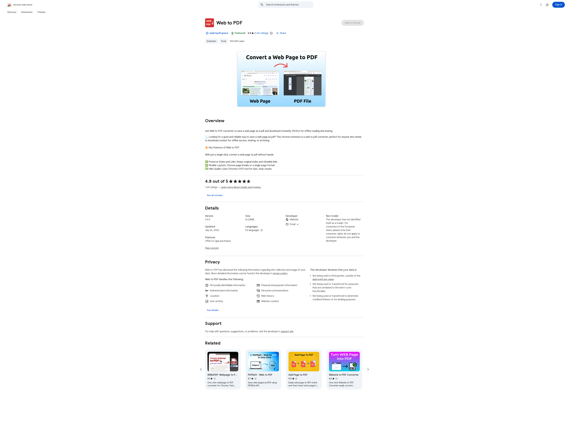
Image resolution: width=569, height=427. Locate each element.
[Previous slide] (201, 369)
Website (294, 219)
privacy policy (280, 273)
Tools (223, 41)
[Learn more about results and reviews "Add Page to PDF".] (296, 378)
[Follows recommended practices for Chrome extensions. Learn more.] (232, 33)
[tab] (12, 12)
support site (287, 331)
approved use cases (323, 279)
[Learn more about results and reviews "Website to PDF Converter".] (336, 378)
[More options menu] (541, 5)
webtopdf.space (219, 33)
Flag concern (212, 248)
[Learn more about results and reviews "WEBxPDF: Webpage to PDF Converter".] (214, 378)
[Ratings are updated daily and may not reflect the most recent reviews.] (271, 33)
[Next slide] (368, 369)
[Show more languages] (261, 230)
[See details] (212, 310)
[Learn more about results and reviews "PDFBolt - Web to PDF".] (255, 378)
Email (292, 224)
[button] (547, 5)
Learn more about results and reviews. (241, 187)
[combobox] (289, 5)
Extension (211, 41)
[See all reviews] (214, 195)
